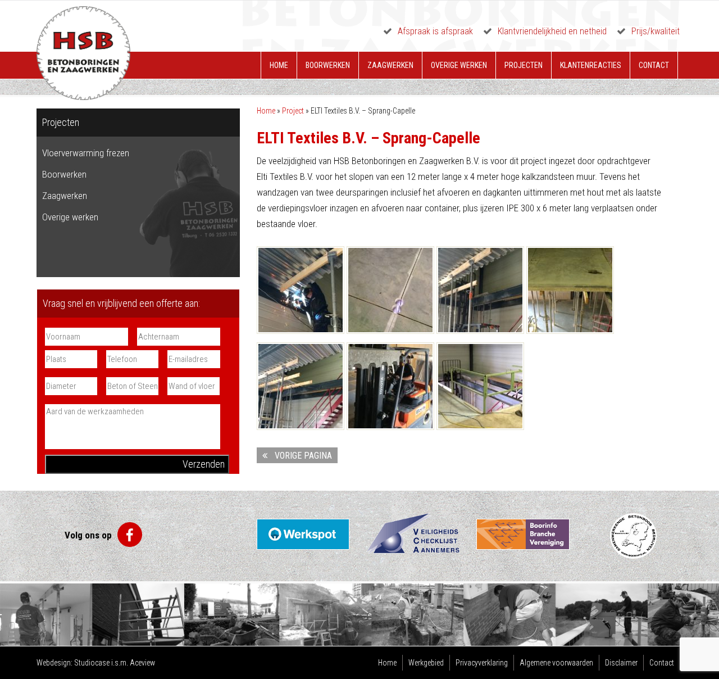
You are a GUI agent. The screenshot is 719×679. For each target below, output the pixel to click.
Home (279, 65)
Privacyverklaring (482, 662)
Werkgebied (426, 662)
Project (293, 110)
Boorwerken (328, 65)
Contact (654, 65)
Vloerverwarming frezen (85, 153)
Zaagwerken (390, 65)
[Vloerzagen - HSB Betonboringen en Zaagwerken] (390, 386)
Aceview (142, 662)
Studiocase (92, 662)
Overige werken (459, 65)
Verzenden (204, 464)
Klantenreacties (590, 65)
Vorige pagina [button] (301, 455)
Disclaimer (621, 662)
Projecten (523, 65)
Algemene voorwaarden (556, 662)
